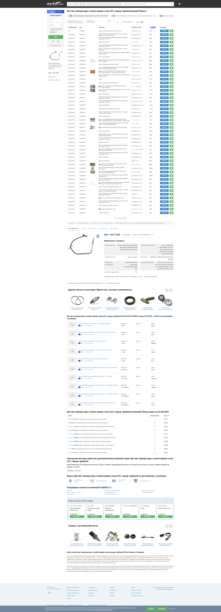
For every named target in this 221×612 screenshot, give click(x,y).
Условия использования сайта (74, 605)
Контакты (112, 595)
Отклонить (161, 608)
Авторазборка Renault (78, 480)
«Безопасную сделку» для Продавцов (97, 605)
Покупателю (91, 595)
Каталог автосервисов (73, 590)
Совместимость (93, 228)
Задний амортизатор (110, 492)
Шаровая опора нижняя (148, 490)
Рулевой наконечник (147, 492)
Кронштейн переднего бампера (112, 490)
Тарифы (112, 587)
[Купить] (171, 31)
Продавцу (91, 593)
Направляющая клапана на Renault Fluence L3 (147, 308)
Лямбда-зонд (70, 494)
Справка (112, 593)
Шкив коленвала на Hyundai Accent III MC (130, 544)
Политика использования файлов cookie (101, 609)
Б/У (118, 22)
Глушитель (70, 490)
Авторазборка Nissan (122, 480)
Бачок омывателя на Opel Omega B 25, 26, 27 (77, 544)
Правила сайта (54, 30)
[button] (84, 22)
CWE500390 (130, 506)
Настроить (172, 608)
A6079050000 (76, 470)
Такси (137, 22)
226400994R (83, 168)
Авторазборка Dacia (145, 480)
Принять (151, 608)
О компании (113, 590)
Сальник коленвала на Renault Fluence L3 (130, 308)
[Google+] (58, 41)
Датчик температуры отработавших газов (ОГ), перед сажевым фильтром (136, 15)
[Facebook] (53, 41)
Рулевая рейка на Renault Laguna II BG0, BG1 (147, 544)
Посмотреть (77, 516)
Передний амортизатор (110, 494)
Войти (56, 37)
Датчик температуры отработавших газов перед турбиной (87, 419)
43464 (90, 506)
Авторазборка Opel (101, 480)
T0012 (144, 506)
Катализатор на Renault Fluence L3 (95, 308)
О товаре (83, 228)
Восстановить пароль (55, 45)
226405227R (83, 38)
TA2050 (162, 506)
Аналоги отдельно (127, 22)
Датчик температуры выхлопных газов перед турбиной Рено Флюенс (92, 437)
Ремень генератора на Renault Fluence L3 (77, 308)
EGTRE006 (82, 31)
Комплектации (103, 228)
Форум (133, 587)
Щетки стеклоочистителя (74, 492)
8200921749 (83, 34)
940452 (109, 506)
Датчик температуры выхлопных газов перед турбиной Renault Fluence (91, 426)
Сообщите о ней (142, 276)
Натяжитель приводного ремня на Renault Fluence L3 (165, 308)
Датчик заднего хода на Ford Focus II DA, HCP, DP (95, 544)
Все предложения (73, 228)
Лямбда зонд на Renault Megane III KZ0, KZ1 (165, 544)
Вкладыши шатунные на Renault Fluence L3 (112, 308)
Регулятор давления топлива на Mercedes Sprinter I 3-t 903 (112, 544)
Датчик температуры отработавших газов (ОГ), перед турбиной (88, 422)
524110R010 (76, 506)
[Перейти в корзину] (179, 4)
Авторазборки (114, 228)
